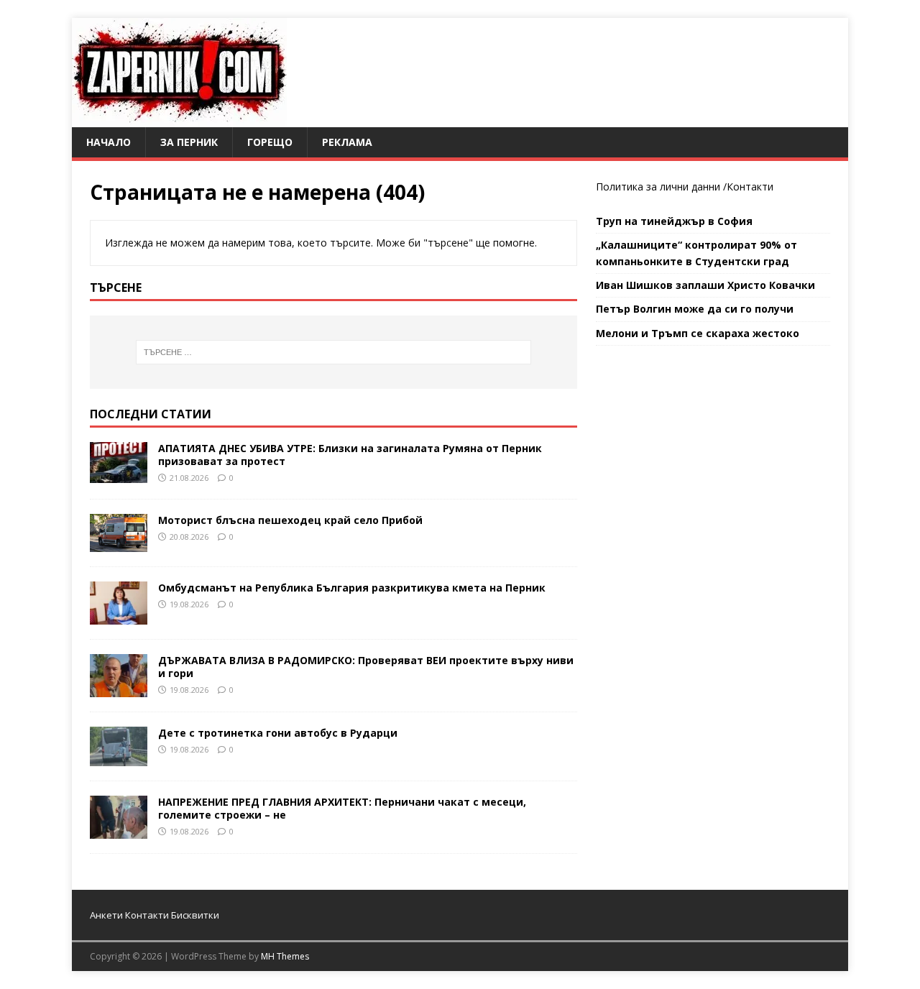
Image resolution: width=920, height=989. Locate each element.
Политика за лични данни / (661, 186)
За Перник (189, 142)
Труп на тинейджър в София (674, 221)
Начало (108, 142)
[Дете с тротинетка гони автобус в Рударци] (118, 757)
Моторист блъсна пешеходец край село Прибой (290, 520)
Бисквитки (195, 914)
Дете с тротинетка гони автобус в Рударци (277, 733)
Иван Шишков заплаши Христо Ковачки (705, 285)
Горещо (270, 142)
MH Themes (285, 956)
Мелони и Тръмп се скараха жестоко (697, 333)
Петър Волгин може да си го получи (695, 309)
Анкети (106, 914)
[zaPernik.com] (179, 119)
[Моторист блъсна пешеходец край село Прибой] (118, 543)
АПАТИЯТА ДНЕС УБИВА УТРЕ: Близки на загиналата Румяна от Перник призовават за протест (350, 454)
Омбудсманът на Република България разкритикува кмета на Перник (352, 587)
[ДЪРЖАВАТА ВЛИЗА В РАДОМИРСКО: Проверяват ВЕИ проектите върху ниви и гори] (118, 688)
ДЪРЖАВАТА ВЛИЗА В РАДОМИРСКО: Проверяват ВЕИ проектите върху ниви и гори (366, 666)
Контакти (750, 186)
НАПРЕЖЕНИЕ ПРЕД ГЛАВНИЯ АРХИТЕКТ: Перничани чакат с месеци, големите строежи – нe (342, 808)
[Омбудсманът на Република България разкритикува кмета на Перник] (118, 615)
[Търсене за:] (333, 352)
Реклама (347, 142)
